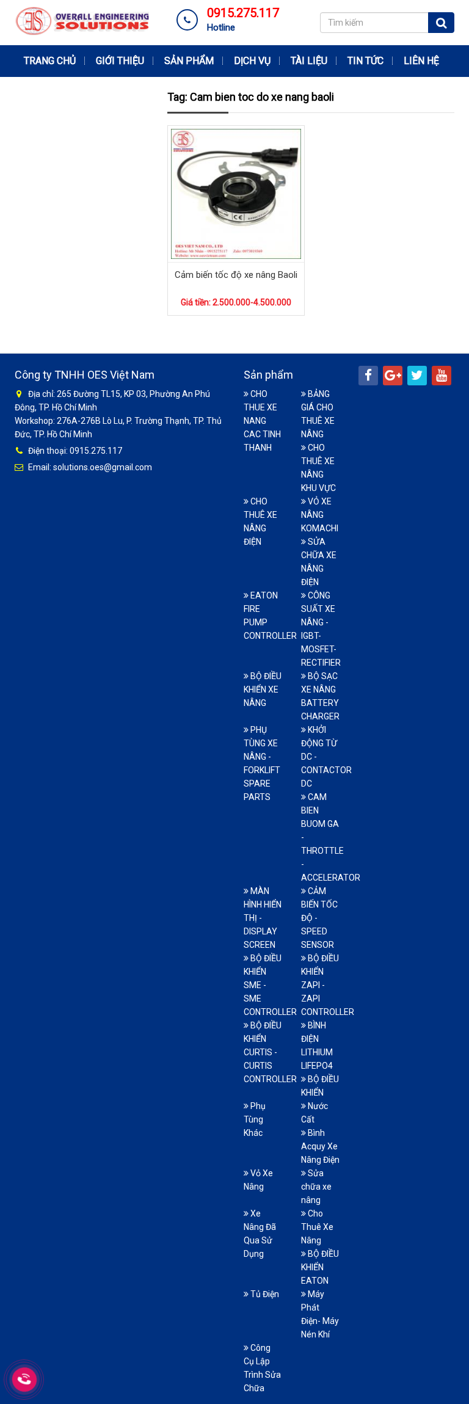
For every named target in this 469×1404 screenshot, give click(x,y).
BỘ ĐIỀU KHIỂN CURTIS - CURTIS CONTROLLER (270, 1052)
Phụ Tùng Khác (255, 1119)
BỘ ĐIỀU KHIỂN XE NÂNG (263, 689)
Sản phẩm (189, 61)
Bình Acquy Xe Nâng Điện (320, 1146)
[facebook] (368, 375)
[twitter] (417, 375)
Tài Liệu (309, 61)
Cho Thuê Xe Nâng (317, 1227)
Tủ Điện (264, 1294)
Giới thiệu (120, 61)
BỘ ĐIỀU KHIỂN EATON (320, 1267)
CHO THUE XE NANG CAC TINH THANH (262, 421)
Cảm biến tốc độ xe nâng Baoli (236, 274)
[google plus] (392, 375)
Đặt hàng (227, 147)
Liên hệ (421, 61)
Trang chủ (50, 61)
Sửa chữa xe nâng (316, 1186)
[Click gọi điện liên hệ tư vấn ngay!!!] (24, 1379)
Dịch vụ (252, 61)
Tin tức (365, 61)
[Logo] (82, 20)
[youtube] (441, 375)
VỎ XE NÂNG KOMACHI (319, 514)
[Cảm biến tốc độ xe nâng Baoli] (236, 193)
